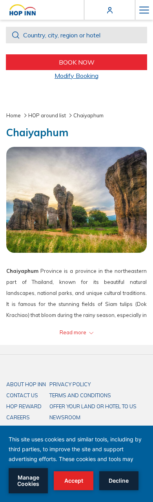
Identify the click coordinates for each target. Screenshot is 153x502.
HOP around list (47, 115)
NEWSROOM (64, 417)
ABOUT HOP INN (26, 384)
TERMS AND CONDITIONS (80, 395)
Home (13, 115)
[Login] (110, 10)
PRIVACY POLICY (70, 384)
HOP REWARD (24, 406)
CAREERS (18, 417)
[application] (76, 464)
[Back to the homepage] (22, 10)
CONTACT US (22, 395)
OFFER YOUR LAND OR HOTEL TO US (93, 406)
